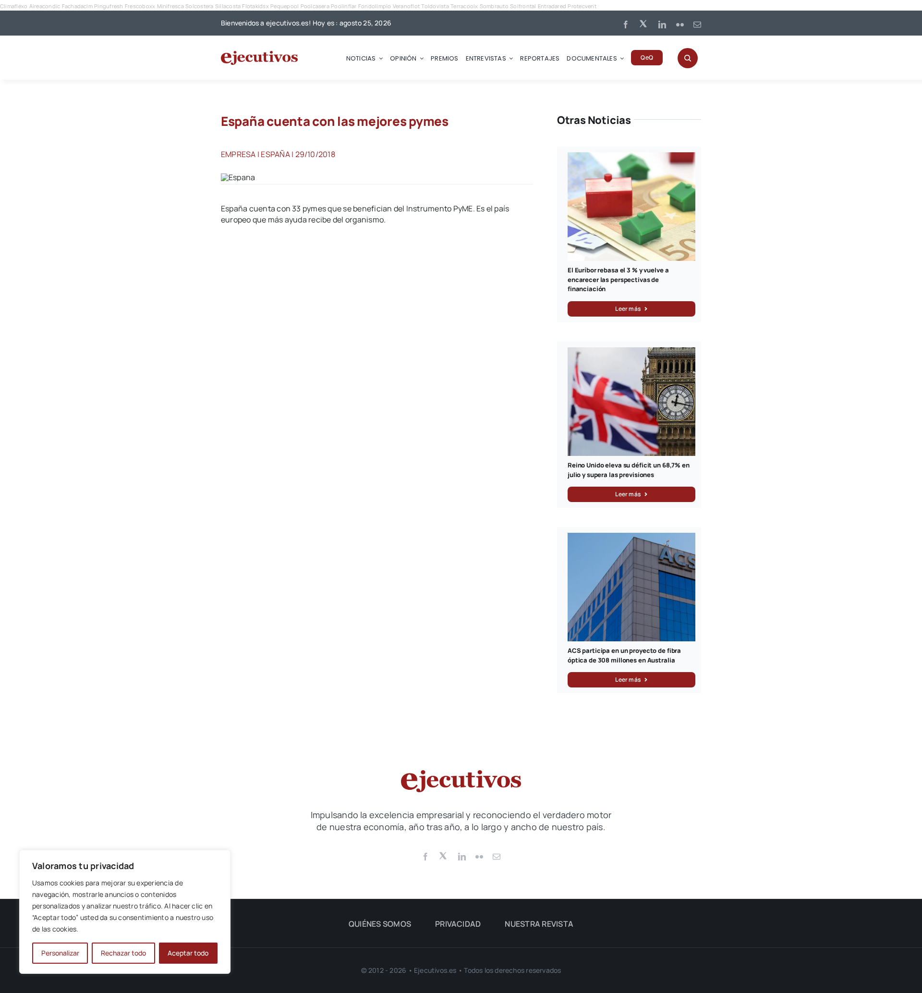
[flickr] (680, 24)
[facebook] (626, 24)
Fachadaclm (77, 6)
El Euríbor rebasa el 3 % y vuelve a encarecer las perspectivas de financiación (618, 279)
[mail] (697, 24)
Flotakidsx (255, 6)
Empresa (238, 154)
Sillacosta (228, 6)
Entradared (552, 6)
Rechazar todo (123, 952)
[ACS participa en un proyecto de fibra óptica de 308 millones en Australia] (631, 538)
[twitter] (644, 23)
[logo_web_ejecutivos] (259, 54)
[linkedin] (662, 24)
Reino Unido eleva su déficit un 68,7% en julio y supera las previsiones (629, 470)
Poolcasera (315, 6)
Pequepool (284, 6)
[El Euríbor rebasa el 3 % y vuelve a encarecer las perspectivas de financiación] (631, 157)
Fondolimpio (374, 6)
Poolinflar (343, 6)
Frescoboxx (140, 6)
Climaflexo (13, 6)
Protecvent (582, 6)
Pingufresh (108, 6)
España (275, 154)
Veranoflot (406, 6)
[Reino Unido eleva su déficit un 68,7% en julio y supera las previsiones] (631, 352)
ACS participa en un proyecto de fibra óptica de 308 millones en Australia (624, 655)
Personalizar (60, 952)
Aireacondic (45, 6)
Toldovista (435, 6)
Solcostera (199, 6)
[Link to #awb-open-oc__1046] (688, 58)
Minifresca (170, 6)
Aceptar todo (188, 952)
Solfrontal (523, 6)
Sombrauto (494, 6)
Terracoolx (464, 6)
